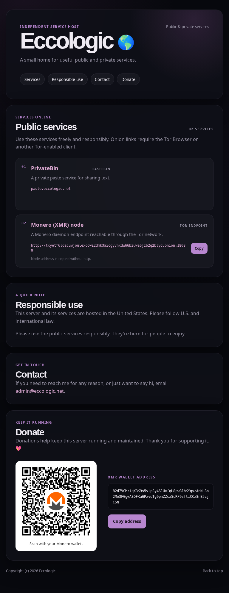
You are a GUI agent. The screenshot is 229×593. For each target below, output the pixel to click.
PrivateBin (44, 168)
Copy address (127, 521)
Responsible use (67, 79)
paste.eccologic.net (51, 189)
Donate (128, 79)
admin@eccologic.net (40, 391)
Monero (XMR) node (57, 224)
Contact (102, 79)
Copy (199, 248)
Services (32, 79)
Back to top (213, 570)
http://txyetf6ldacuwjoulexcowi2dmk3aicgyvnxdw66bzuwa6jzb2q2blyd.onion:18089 (108, 248)
